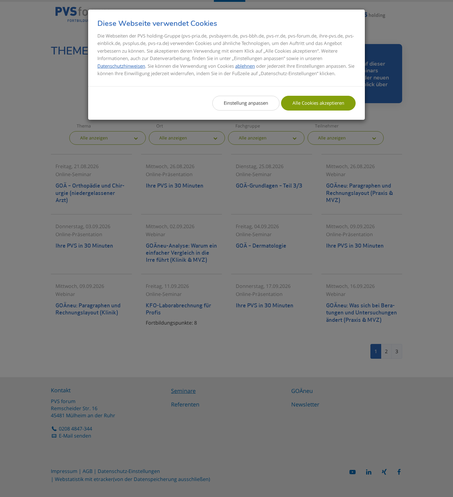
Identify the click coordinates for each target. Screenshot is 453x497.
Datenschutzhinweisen (121, 66)
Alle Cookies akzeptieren (318, 103)
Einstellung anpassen (246, 103)
